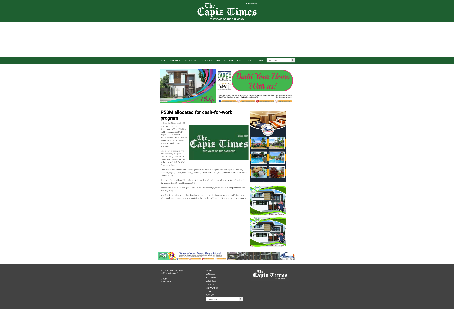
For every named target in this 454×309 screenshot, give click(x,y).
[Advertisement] (227, 39)
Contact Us (235, 60)
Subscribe (166, 281)
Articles (174, 60)
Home (162, 60)
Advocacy (205, 60)
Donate (259, 60)
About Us (220, 60)
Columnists (190, 60)
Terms (248, 60)
